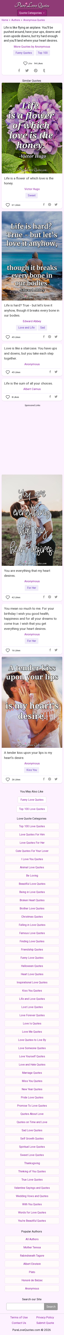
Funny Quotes (24, 52)
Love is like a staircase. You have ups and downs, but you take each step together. (30, 353)
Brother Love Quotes (32, 908)
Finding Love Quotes (32, 941)
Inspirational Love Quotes (32, 982)
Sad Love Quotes (32, 1130)
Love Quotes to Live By (32, 1040)
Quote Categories (31, 13)
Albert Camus (32, 389)
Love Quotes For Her (32, 842)
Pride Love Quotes (32, 1097)
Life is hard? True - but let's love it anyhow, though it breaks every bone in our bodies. (31, 310)
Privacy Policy (45, 1317)
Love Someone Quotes (32, 1048)
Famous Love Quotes (32, 933)
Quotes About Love (32, 1114)
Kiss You (31, 770)
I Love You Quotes (32, 859)
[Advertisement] (32, 439)
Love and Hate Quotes (32, 1064)
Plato (32, 1272)
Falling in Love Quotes (32, 925)
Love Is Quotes (32, 1023)
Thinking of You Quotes (32, 1171)
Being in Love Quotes (32, 892)
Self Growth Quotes (32, 1138)
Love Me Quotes (32, 1031)
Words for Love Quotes (32, 1212)
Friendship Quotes (32, 949)
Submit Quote (45, 1323)
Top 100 (43, 52)
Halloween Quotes (32, 966)
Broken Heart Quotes (32, 900)
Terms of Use (19, 1317)
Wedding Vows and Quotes (32, 1196)
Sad (42, 327)
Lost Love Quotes (32, 1007)
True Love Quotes (32, 1179)
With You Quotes (32, 1204)
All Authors (32, 1239)
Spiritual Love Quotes (32, 1146)
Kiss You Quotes (32, 990)
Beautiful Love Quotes (32, 883)
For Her (31, 587)
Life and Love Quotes (32, 998)
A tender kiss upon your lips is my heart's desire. (28, 755)
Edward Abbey (32, 321)
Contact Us (19, 1323)
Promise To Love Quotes (32, 1105)
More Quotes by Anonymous (32, 46)
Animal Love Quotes (32, 867)
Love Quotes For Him (32, 834)
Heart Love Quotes (32, 974)
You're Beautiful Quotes (32, 1220)
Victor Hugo (32, 189)
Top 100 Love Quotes (32, 809)
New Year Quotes (32, 1089)
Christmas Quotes (32, 916)
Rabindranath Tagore (32, 1255)
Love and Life (26, 327)
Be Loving (32, 875)
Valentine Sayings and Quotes (32, 1187)
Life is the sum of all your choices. (28, 383)
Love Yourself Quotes (32, 1056)
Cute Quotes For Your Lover (32, 851)
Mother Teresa (32, 1247)
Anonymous (32, 364)
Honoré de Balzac (32, 1280)
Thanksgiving (32, 1163)
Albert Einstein (32, 1263)
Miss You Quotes (32, 1081)
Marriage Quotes (32, 1072)
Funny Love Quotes (32, 799)
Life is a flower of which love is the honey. (28, 180)
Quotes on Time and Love (32, 1122)
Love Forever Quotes (32, 1015)
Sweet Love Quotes (32, 1155)
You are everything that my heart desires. (27, 573)
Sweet (31, 195)
